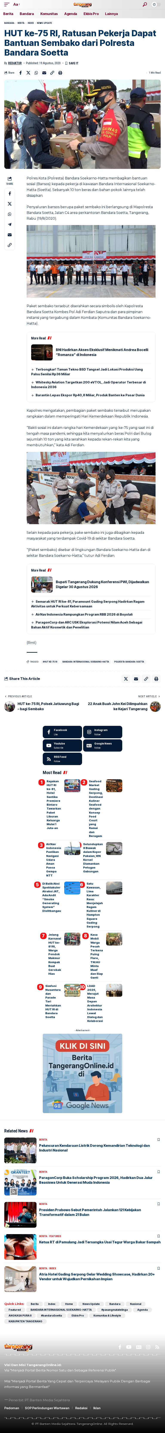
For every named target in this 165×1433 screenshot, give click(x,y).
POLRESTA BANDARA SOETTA (129, 661)
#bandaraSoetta (51, 1315)
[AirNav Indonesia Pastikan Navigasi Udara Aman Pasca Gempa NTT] (72, 848)
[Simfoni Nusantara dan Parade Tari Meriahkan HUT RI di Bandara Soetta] (72, 990)
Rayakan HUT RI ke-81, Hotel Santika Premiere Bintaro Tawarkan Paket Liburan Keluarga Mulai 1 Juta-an (54, 804)
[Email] (44, 72)
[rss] (62, 759)
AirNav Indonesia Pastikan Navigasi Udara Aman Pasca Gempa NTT (53, 859)
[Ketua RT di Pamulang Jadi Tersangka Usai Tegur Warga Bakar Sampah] (20, 1247)
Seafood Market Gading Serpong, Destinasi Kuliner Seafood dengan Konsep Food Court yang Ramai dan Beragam (96, 808)
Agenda (142, 1309)
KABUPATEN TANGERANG (25, 1321)
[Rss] (157, 1347)
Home (69, 1304)
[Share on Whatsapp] (36, 72)
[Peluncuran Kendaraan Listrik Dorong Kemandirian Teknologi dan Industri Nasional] (20, 1150)
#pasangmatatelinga (114, 1309)
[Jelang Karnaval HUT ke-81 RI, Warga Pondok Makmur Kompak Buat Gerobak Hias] (72, 939)
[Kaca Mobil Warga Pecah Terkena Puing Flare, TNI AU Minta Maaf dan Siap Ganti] (114, 939)
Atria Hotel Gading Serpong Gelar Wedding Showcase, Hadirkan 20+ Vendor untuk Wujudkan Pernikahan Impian (97, 1276)
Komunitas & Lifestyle (107, 1315)
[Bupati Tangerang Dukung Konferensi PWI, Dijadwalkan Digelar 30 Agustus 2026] (42, 585)
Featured (55, 1236)
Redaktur (15, 63)
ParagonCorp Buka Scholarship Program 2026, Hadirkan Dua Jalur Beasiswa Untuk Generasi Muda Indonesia (96, 1180)
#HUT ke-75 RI (50, 661)
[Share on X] (28, 72)
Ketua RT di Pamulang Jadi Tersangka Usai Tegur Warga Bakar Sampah (100, 1242)
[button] (8, 4)
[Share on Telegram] (10, 224)
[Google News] (102, 745)
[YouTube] (129, 1347)
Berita (21, 23)
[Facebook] (62, 732)
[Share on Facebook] (20, 72)
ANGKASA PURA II (20, 1315)
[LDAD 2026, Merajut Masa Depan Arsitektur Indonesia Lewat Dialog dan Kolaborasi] (114, 990)
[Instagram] (102, 732)
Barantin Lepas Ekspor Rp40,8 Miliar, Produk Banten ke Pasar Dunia (90, 395)
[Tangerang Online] (82, 4)
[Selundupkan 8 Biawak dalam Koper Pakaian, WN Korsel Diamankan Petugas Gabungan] (114, 848)
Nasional (135, 1304)
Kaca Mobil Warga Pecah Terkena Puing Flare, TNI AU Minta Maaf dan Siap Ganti (96, 956)
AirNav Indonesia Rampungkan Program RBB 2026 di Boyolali (84, 614)
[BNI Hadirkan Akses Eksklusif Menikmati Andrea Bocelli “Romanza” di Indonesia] (42, 352)
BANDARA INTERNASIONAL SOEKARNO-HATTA (86, 661)
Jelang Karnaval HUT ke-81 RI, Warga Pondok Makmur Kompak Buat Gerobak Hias (54, 954)
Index (31, 23)
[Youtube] (62, 745)
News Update (44, 23)
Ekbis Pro (78, 1315)
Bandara (9, 23)
